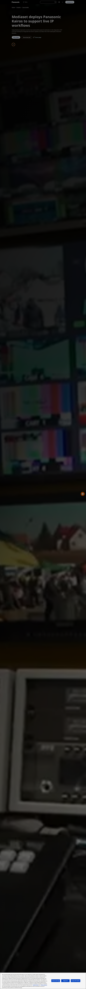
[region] (43, 981)
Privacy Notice (44, 985)
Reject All (65, 980)
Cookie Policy (35, 985)
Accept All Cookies (75, 980)
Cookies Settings (55, 980)
